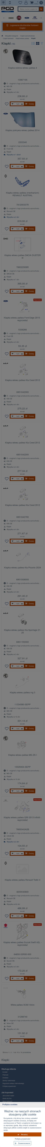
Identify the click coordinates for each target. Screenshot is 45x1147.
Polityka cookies (9, 1104)
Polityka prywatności (22, 1139)
